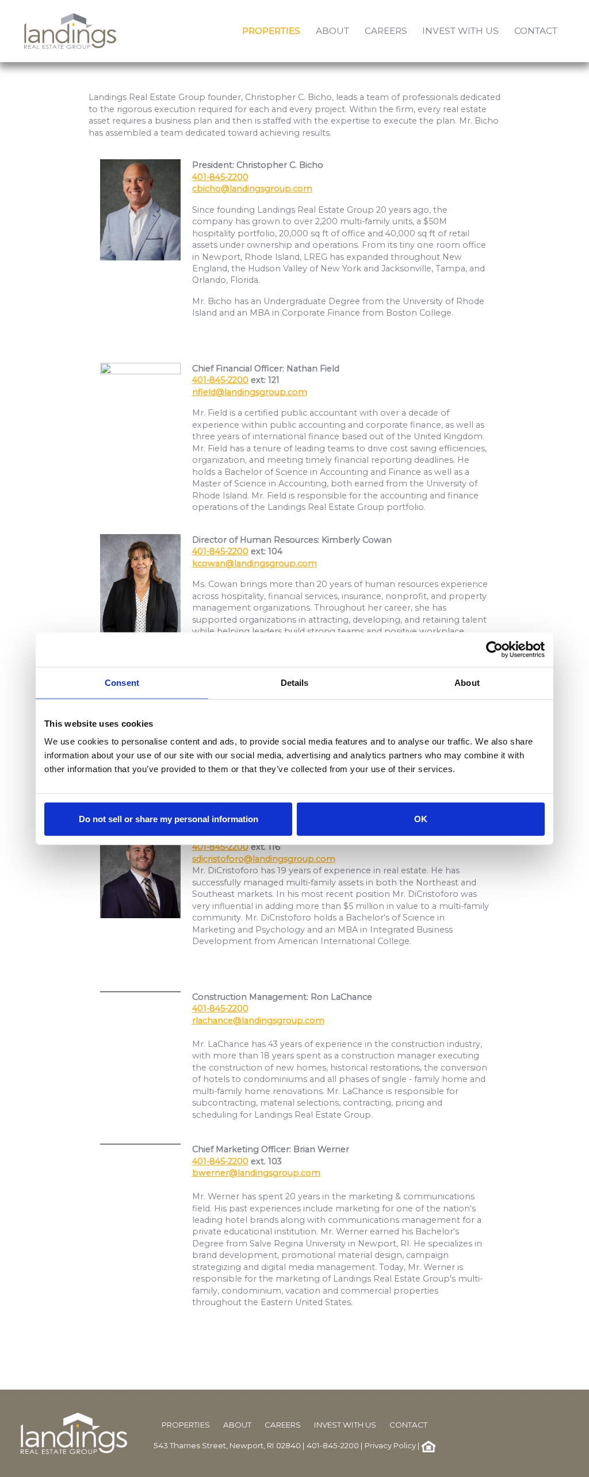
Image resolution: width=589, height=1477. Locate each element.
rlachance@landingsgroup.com (258, 1020)
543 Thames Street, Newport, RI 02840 (227, 1445)
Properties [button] (271, 30)
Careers (283, 1424)
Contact (408, 1424)
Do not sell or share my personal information (168, 819)
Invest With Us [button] (460, 30)
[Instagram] (565, 1432)
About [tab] (467, 682)
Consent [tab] (122, 682)
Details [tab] (295, 682)
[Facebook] (560, 1432)
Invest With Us (345, 1424)
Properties (186, 1424)
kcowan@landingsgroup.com (254, 563)
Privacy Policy (390, 1445)
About (237, 1424)
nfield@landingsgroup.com (249, 392)
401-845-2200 (220, 177)
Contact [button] (535, 30)
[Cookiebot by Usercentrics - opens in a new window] (494, 649)
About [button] (332, 30)
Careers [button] (386, 30)
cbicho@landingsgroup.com (252, 188)
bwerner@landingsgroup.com (256, 1173)
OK (420, 819)
